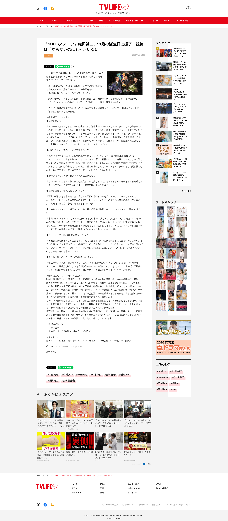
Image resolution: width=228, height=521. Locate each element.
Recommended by (137, 464)
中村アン (68, 374)
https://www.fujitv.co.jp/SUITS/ (70, 346)
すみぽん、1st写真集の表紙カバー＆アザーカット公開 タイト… (180, 176)
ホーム (42, 20)
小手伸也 (96, 374)
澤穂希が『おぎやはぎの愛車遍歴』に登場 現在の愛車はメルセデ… (180, 66)
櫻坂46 (175, 383)
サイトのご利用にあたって (110, 505)
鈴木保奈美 (69, 380)
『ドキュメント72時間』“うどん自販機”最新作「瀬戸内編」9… (180, 162)
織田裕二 (53, 380)
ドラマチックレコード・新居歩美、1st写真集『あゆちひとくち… (180, 79)
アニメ (81, 20)
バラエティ (67, 20)
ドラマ (54, 20)
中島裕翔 (53, 374)
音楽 (91, 20)
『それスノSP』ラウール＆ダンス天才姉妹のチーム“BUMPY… (180, 108)
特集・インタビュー (134, 20)
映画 (101, 20)
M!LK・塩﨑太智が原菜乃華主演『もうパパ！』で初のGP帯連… (180, 135)
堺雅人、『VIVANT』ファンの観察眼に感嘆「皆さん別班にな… (180, 94)
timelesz (162, 371)
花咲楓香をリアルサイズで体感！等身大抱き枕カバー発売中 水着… (180, 121)
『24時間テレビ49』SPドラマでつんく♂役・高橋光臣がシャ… (179, 52)
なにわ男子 (179, 377)
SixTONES (176, 371)
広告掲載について (142, 505)
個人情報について (127, 505)
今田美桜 (82, 374)
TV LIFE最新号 (182, 20)
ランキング (153, 20)
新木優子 (111, 374)
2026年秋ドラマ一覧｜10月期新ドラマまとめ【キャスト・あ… (180, 149)
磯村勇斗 (125, 374)
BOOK (167, 20)
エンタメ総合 (114, 20)
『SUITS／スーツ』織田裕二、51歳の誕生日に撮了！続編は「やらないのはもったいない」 (83, 26)
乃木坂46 (162, 383)
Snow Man (163, 377)
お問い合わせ (156, 505)
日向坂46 (162, 389)
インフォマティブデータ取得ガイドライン (177, 505)
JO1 (174, 389)
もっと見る (186, 191)
